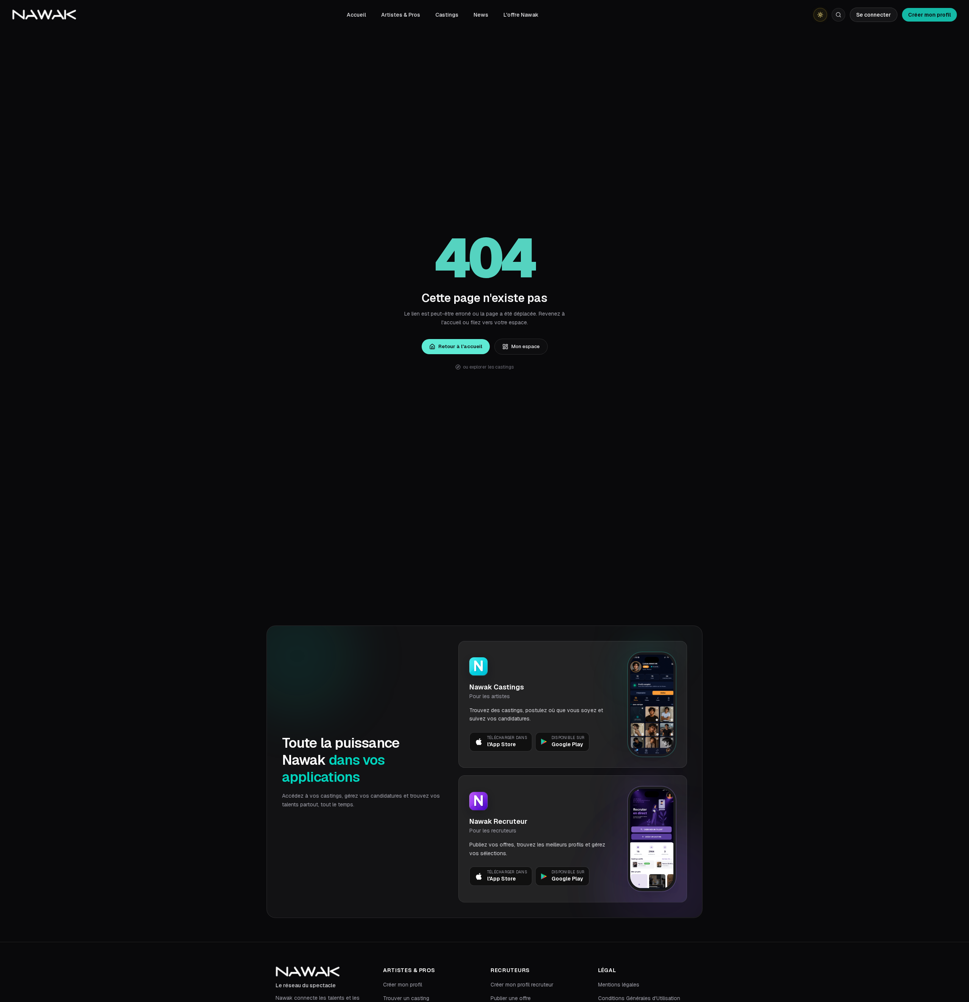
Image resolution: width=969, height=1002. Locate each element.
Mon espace (525, 346)
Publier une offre (511, 998)
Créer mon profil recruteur (522, 984)
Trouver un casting (406, 998)
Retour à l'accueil (460, 346)
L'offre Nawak (521, 14)
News (481, 14)
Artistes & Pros (400, 14)
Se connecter (873, 14)
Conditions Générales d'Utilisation (639, 998)
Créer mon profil (929, 14)
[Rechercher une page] (838, 15)
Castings (446, 14)
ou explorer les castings (488, 367)
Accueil (356, 14)
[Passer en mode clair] (820, 15)
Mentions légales (618, 984)
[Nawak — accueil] (44, 14)
